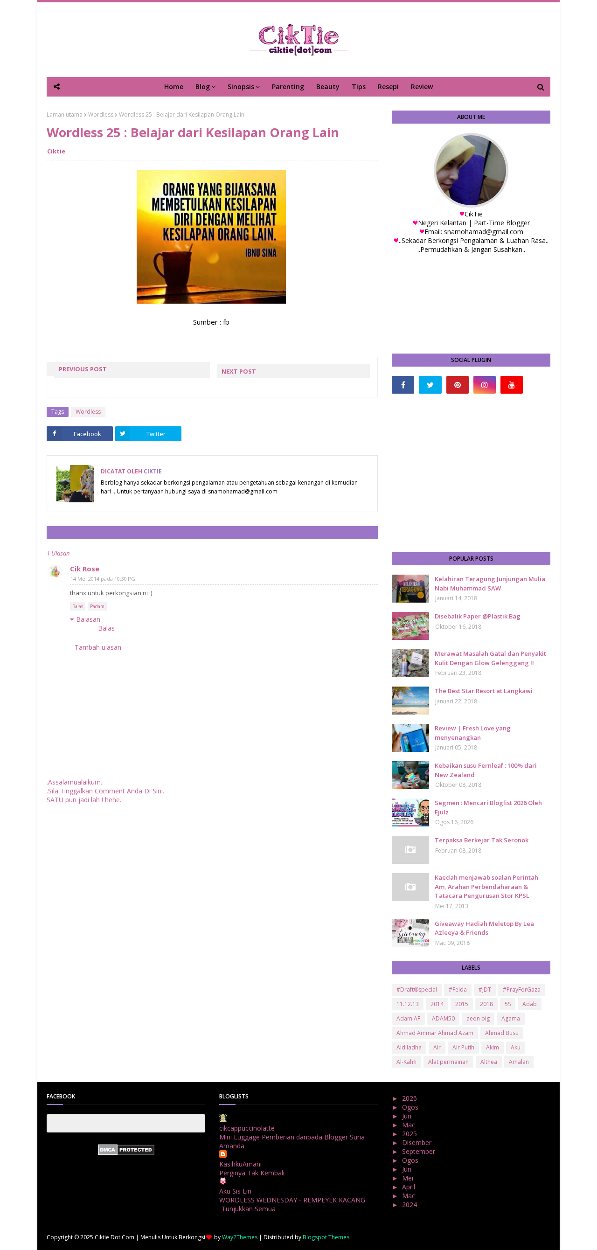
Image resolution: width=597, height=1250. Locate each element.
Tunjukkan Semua (249, 1208)
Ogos (411, 1107)
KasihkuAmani (240, 1164)
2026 (410, 1098)
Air (437, 1047)
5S (508, 1004)
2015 (461, 1004)
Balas (77, 606)
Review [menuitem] (422, 86)
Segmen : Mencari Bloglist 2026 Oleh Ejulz (488, 807)
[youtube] (511, 385)
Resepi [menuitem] (388, 86)
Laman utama (65, 114)
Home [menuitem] (173, 86)
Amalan (519, 1062)
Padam (97, 606)
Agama (510, 1018)
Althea (488, 1062)
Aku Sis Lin (235, 1191)
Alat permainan (448, 1062)
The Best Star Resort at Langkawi (484, 691)
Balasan (88, 619)
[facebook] (403, 385)
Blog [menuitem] (202, 86)
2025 (410, 1133)
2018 (486, 1004)
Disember (417, 1142)
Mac (409, 1124)
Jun (407, 1115)
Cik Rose (84, 568)
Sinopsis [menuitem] (241, 86)
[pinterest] (457, 385)
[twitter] (430, 385)
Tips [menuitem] (359, 86)
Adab (529, 1004)
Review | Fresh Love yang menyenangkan (473, 733)
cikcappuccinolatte (247, 1128)
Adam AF (408, 1018)
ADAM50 (443, 1018)
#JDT (485, 989)
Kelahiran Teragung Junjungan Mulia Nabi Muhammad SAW (490, 583)
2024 (410, 1204)
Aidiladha (409, 1047)
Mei (408, 1178)
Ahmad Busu (502, 1033)
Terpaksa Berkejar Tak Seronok (481, 840)
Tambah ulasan (98, 647)
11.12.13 (407, 1004)
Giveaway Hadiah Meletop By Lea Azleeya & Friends (484, 928)
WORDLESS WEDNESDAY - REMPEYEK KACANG (292, 1199)
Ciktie (56, 151)
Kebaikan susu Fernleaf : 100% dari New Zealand (486, 770)
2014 (437, 1004)
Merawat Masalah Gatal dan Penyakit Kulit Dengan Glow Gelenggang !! (490, 658)
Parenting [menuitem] (288, 86)
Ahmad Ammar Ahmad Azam (434, 1033)
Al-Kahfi (406, 1062)
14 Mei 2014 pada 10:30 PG (102, 578)
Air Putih (463, 1047)
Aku (516, 1047)
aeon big (478, 1018)
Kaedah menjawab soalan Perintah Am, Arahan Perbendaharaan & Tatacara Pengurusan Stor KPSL (486, 886)
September (419, 1151)
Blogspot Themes (326, 1237)
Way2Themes (239, 1237)
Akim (492, 1047)
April (409, 1186)
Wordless (100, 114)
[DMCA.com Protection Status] (126, 1152)
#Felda (458, 989)
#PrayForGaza (522, 989)
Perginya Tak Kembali (252, 1172)
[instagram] (484, 385)
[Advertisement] (471, 473)
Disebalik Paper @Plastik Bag (478, 616)
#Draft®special (416, 989)
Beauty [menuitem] (328, 86)
